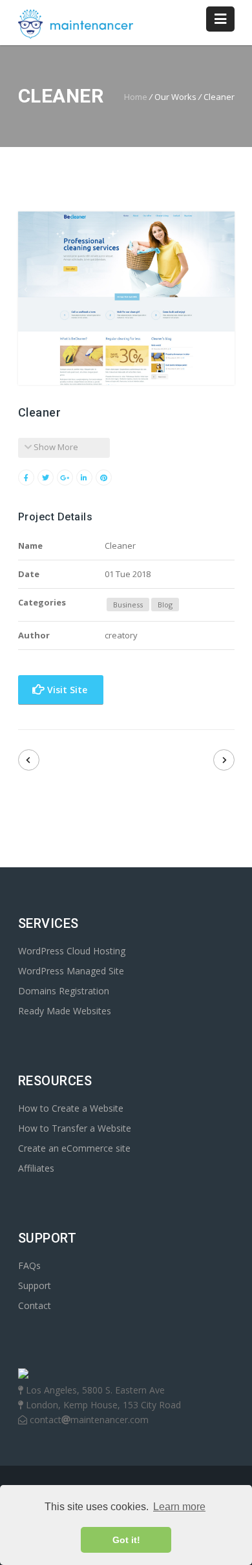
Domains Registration (63, 991)
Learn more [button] (179, 1506)
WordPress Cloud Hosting (71, 951)
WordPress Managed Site (71, 971)
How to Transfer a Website (74, 1128)
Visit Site (66, 690)
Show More (55, 447)
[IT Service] (224, 760)
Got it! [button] (126, 1540)
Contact (34, 1305)
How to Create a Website (70, 1108)
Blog (165, 604)
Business (128, 604)
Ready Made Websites (64, 1011)
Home (135, 97)
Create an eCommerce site (74, 1148)
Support (34, 1285)
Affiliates (36, 1168)
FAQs (29, 1265)
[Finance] (28, 760)
